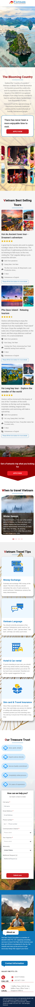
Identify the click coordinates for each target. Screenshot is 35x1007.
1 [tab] (12, 187)
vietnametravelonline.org (9, 998)
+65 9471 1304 (19, 980)
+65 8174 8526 (19, 977)
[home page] (17, 2)
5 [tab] (23, 187)
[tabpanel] (17, 164)
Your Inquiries (8, 837)
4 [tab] (20, 187)
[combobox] (17, 833)
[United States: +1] (5, 824)
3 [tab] (17, 187)
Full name (6, 802)
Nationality (6, 846)
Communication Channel (11, 829)
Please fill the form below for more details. (15, 281)
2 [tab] (15, 187)
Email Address (8, 811)
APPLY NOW (17, 131)
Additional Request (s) (10, 855)
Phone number (8, 820)
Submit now (17, 875)
